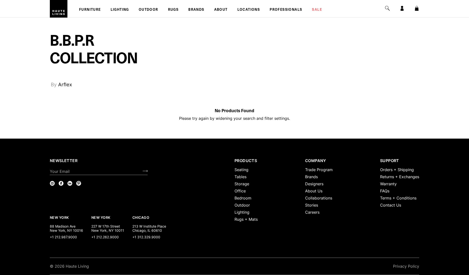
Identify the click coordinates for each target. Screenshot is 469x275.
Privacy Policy (406, 266)
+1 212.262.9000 (105, 237)
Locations (248, 10)
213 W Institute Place (149, 226)
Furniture (90, 10)
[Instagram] (52, 183)
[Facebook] (61, 183)
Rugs (173, 10)
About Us (313, 190)
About (221, 10)
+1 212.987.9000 (63, 237)
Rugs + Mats (246, 219)
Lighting (120, 10)
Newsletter (63, 160)
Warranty (388, 183)
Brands (196, 10)
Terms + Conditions (398, 198)
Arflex (65, 85)
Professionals (286, 10)
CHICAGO (140, 217)
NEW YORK (60, 217)
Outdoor (148, 10)
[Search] (387, 8)
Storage (241, 183)
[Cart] (416, 8)
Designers (314, 183)
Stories (311, 205)
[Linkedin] (69, 183)
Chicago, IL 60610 (147, 230)
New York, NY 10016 (66, 230)
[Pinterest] (78, 183)
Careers (312, 212)
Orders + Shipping (397, 169)
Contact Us (390, 205)
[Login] (402, 8)
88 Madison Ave (62, 226)
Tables (240, 176)
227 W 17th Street (105, 226)
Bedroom (242, 198)
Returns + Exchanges (399, 176)
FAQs (384, 190)
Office (240, 190)
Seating (241, 169)
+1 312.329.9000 (146, 237)
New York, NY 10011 (107, 230)
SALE (317, 10)
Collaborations (318, 198)
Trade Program (319, 169)
